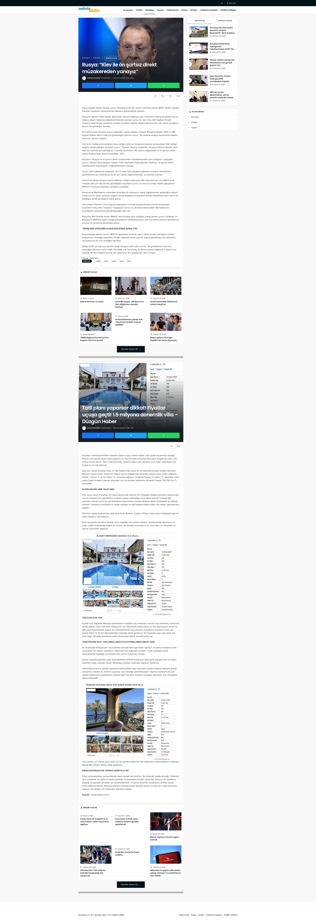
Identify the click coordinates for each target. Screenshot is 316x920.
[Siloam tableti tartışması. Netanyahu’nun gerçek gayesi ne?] (198, 64)
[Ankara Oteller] (89, 10)
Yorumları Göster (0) (129, 349)
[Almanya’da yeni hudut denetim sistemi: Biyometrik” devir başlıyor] (198, 31)
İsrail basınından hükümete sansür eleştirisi (163, 303)
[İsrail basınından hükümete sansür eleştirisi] (165, 286)
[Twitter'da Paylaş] (131, 85)
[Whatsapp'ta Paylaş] (164, 85)
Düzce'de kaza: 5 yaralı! (92, 301)
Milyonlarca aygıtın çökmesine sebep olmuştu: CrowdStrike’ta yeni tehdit (165, 873)
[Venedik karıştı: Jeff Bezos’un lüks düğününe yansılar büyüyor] (130, 286)
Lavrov (114, 261)
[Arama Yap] (222, 3)
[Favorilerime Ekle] (155, 96)
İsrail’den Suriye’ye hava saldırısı (127, 853)
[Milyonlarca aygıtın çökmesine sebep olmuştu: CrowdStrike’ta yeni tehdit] (165, 854)
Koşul (106, 261)
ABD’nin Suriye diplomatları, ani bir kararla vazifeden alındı (221, 95)
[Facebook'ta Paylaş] (98, 85)
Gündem (149, 10)
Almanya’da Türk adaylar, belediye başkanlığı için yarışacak (93, 873)
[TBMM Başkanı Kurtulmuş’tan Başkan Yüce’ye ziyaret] (95, 322)
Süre (128, 261)
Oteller (139, 10)
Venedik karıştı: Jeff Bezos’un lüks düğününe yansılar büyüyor (129, 304)
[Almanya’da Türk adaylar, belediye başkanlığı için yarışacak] (95, 854)
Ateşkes (98, 261)
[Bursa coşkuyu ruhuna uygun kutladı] (165, 821)
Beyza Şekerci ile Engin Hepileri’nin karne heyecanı (163, 339)
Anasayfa (128, 10)
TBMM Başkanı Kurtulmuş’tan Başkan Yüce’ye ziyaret (94, 339)
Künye (184, 10)
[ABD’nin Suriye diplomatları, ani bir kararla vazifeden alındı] (198, 96)
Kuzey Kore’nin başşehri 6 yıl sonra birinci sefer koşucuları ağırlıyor (94, 822)
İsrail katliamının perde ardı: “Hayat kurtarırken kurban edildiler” (129, 322)
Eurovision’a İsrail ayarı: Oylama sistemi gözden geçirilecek (127, 822)
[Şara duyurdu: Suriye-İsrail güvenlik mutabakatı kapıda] (198, 80)
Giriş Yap (232, 3)
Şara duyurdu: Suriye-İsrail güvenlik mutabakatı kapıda (220, 79)
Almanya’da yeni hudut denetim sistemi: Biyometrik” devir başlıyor (222, 30)
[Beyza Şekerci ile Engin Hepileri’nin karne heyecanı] (165, 322)
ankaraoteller (93, 78)
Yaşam (160, 10)
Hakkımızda (172, 10)
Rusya (122, 261)
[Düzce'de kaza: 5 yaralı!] (95, 286)
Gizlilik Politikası (228, 10)
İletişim (193, 10)
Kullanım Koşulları (209, 10)
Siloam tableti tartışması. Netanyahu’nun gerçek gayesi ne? (222, 63)
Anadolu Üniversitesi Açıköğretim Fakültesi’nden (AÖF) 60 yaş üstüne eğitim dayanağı (222, 49)
